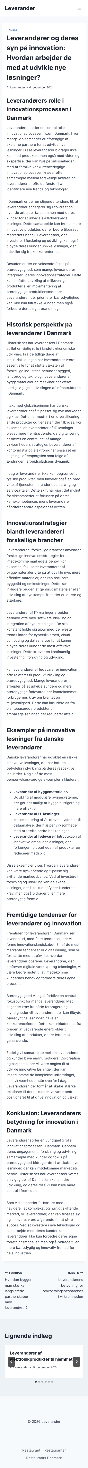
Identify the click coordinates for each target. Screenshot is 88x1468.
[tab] (36, 1382)
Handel (12, 29)
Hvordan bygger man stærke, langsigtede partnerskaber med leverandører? (18, 1290)
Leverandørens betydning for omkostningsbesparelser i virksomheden (63, 1285)
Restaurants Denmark (44, 1458)
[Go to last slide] (11, 1362)
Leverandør (17, 87)
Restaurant (31, 1450)
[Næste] (76, 1362)
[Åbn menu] (79, 8)
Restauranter (55, 1450)
